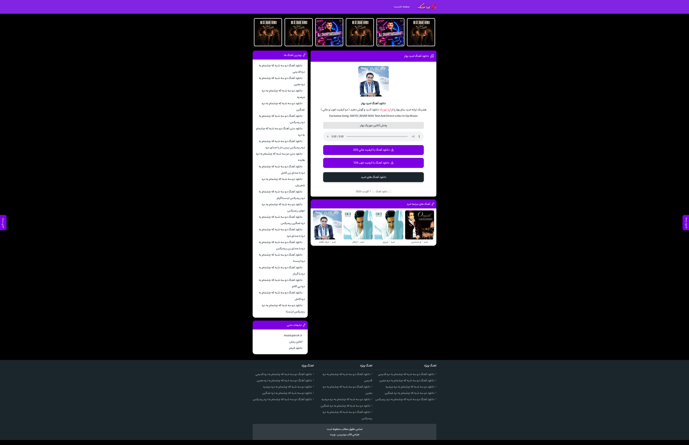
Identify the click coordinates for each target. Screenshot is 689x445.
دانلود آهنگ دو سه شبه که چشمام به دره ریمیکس (404, 399)
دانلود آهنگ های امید (373, 177)
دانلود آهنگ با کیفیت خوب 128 (371, 162)
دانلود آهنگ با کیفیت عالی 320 (371, 149)
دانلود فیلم (295, 347)
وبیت (332, 434)
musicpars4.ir (293, 335)
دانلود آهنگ (382, 191)
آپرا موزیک (385, 109)
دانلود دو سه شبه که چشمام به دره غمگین (409, 392)
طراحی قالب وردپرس (348, 434)
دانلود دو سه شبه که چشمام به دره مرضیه (409, 386)
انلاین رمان (295, 341)
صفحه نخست (402, 6)
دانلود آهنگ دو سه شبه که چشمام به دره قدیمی (406, 374)
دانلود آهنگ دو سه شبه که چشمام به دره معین (406, 380)
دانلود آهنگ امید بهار (416, 55)
